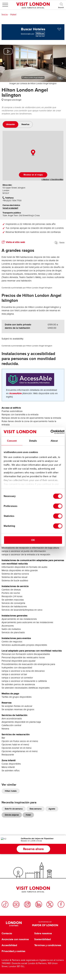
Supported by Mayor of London (45, 923)
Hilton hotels (10, 790)
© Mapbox (45, 179)
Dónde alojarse (12, 814)
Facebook (61, 904)
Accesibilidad (9, 945)
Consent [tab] (12, 440)
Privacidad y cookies (13, 951)
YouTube (16, 904)
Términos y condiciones (47, 945)
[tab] (10, 124)
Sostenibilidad (42, 939)
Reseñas (25, 124)
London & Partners (14, 923)
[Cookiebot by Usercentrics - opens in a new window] (51, 432)
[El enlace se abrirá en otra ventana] (40, 33)
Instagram (27, 904)
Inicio (5, 14)
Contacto (7, 933)
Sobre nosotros (43, 933)
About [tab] (54, 440)
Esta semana (35, 808)
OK (33, 540)
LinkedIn (38, 904)
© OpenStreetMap (56, 179)
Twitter (49, 904)
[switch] (57, 506)
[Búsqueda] (61, 5)
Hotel (13, 14)
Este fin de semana (14, 808)
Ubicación (10, 124)
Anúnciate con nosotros (15, 939)
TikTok (5, 904)
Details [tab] (33, 440)
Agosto (52, 808)
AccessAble (15, 393)
